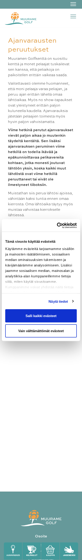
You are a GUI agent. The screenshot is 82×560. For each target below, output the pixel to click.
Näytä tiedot (58, 301)
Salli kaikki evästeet (41, 316)
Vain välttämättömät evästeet (41, 331)
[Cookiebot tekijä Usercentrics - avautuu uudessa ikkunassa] (58, 225)
